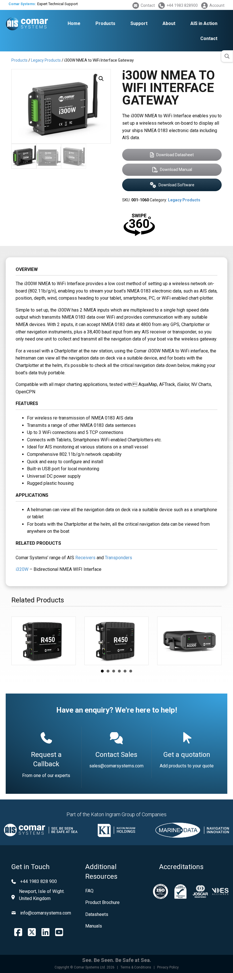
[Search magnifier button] (227, 56)
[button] (101, 79)
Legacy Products (46, 60)
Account (216, 5)
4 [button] (119, 671)
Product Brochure (102, 902)
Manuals (93, 926)
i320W (22, 569)
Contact (148, 5)
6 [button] (130, 671)
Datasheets (96, 914)
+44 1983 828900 (182, 5)
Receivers (85, 557)
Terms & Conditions (135, 967)
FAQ (89, 890)
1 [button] (102, 671)
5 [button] (125, 671)
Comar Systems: (22, 4)
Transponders (118, 557)
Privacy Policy (168, 967)
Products (19, 60)
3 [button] (113, 671)
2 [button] (108, 671)
